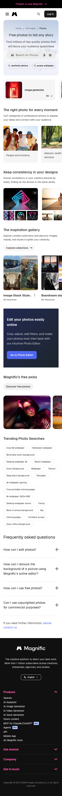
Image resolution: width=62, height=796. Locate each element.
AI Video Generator (13, 710)
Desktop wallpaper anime (18, 503)
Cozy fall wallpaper (15, 448)
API (5, 731)
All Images (30, 28)
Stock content (11, 719)
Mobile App (9, 736)
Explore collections (17, 247)
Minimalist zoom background (20, 454)
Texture (51, 468)
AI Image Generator (14, 706)
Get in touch (11, 769)
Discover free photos (18, 386)
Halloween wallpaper (42, 448)
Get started (10, 749)
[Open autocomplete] (11, 55)
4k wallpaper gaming (16, 482)
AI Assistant (9, 702)
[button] (31, 677)
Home (19, 28)
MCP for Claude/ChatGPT (20, 723)
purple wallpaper (45, 65)
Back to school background (19, 510)
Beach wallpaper (43, 461)
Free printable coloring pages (20, 489)
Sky (42, 510)
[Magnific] (31, 649)
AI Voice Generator (13, 714)
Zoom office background (18, 524)
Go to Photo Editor (21, 355)
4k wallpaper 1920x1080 (18, 496)
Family (41, 503)
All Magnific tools (13, 740)
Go (11, 422)
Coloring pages (13, 517)
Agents (10, 727)
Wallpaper (36, 468)
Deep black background (17, 475)
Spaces (7, 697)
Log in (50, 14)
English (31, 677)
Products (9, 692)
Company (9, 759)
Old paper (41, 475)
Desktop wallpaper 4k (16, 461)
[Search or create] (38, 14)
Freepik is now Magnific (29, 4)
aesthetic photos (19, 65)
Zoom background (15, 468)
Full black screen (36, 517)
